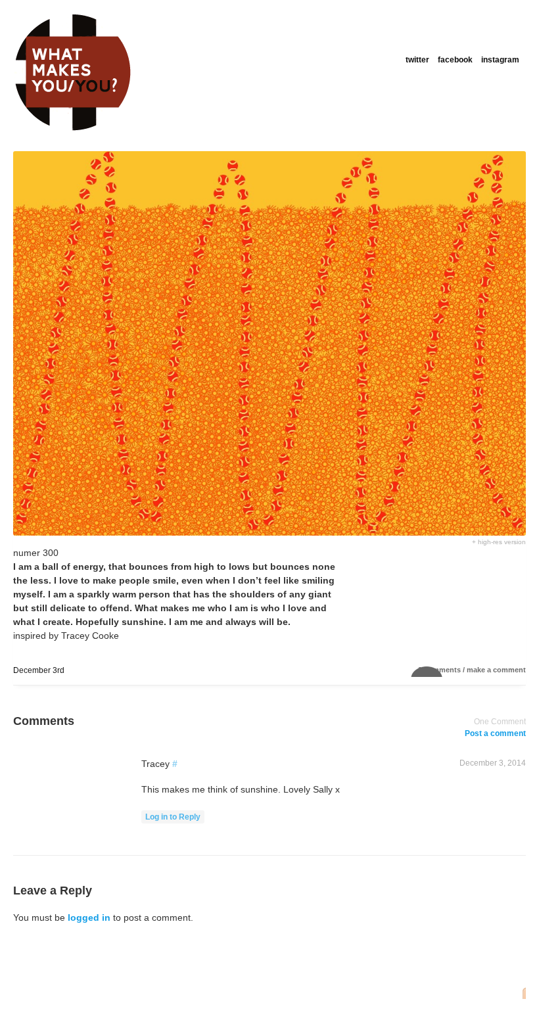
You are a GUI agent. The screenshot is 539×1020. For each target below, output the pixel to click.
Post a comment (495, 733)
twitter (417, 59)
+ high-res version (499, 541)
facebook (455, 59)
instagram (500, 59)
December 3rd (38, 670)
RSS (520, 993)
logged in (89, 917)
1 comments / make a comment (472, 670)
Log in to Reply (172, 817)
